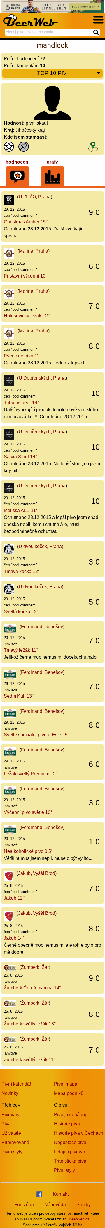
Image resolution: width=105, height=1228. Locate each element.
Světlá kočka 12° (21, 611)
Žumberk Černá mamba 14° (32, 987)
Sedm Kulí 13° (19, 696)
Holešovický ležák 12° (27, 315)
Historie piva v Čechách (78, 1133)
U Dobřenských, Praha (42, 377)
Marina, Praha (33, 250)
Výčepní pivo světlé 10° (28, 812)
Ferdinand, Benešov (42, 626)
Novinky (9, 1093)
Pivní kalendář (16, 1084)
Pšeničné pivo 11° (22, 355)
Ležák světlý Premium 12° (30, 773)
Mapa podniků (68, 1093)
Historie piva (67, 1123)
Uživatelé (11, 1133)
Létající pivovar (69, 1151)
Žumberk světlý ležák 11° (29, 1059)
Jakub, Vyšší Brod (36, 873)
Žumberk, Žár (35, 967)
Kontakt (61, 1194)
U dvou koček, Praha (40, 546)
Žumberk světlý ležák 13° (30, 1023)
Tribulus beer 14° (21, 402)
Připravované (15, 1142)
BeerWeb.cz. (80, 1219)
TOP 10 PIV (52, 73)
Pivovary (10, 1114)
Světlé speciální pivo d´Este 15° (36, 734)
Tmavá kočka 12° (22, 571)
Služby (83, 1204)
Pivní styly (11, 1151)
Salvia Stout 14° (20, 456)
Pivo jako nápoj (70, 1114)
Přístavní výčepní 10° (25, 275)
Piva (6, 1123)
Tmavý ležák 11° (21, 650)
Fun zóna (24, 1204)
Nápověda (55, 1204)
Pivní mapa (65, 1084)
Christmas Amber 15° (26, 221)
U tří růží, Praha (35, 196)
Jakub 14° (14, 938)
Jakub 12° (14, 898)
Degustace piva (70, 1142)
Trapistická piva (70, 1161)
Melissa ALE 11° (21, 510)
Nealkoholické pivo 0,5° (28, 851)
